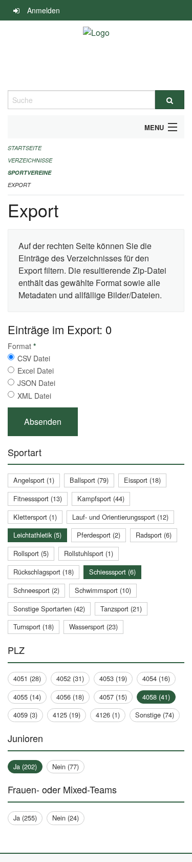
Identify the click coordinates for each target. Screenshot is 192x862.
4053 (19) (113, 678)
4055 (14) (27, 697)
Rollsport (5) (31, 553)
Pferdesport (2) (98, 535)
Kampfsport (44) (100, 498)
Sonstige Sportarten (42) (49, 608)
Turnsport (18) (33, 626)
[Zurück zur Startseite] (96, 55)
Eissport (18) (142, 480)
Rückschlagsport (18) (43, 572)
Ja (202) (25, 766)
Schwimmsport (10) (103, 590)
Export (19, 185)
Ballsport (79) (89, 480)
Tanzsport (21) (121, 608)
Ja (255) (25, 818)
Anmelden (43, 10)
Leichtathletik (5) (37, 535)
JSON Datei (36, 383)
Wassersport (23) (93, 626)
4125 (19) (66, 715)
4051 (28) (27, 678)
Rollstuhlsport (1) (88, 553)
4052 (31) (70, 678)
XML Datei (34, 396)
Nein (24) (65, 818)
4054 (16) (156, 678)
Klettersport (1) (35, 517)
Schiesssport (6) (112, 572)
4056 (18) (70, 697)
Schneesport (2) (36, 590)
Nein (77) (65, 766)
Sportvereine (29, 172)
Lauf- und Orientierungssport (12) (120, 517)
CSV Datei (33, 358)
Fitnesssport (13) (37, 498)
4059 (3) (25, 715)
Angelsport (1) (33, 480)
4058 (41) (156, 697)
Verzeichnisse (30, 160)
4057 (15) (113, 697)
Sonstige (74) (154, 715)
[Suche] (170, 99)
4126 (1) (108, 715)
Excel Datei (35, 370)
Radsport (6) (154, 535)
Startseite (24, 148)
